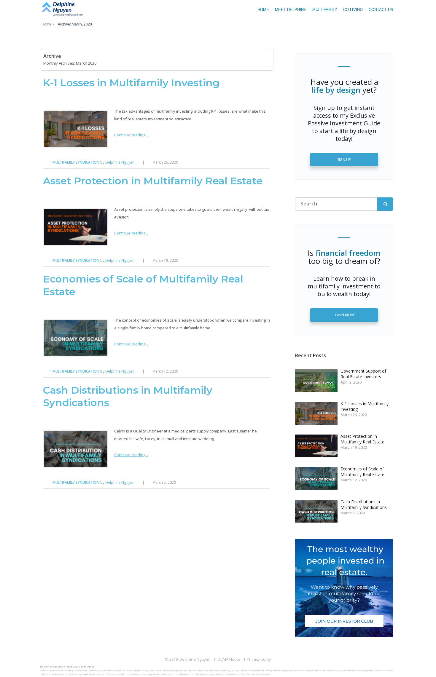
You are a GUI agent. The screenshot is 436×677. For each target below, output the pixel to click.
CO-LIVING (353, 9)
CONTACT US (381, 9)
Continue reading (129, 135)
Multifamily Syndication (76, 162)
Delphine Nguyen (119, 162)
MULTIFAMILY (324, 9)
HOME (263, 9)
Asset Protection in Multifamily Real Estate (152, 181)
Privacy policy (259, 659)
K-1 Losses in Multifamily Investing (131, 82)
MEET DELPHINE (290, 9)
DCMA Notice (229, 659)
